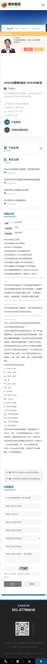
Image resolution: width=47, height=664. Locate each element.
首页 (17, 29)
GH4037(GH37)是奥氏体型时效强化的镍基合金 (23, 179)
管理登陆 (27, 653)
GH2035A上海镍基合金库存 (16, 190)
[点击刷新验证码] (23, 568)
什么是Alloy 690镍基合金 (15, 200)
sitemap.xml (37, 653)
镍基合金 (36, 29)
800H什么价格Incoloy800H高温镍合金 (27, 472)
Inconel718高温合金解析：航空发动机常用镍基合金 (23, 169)
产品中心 (24, 29)
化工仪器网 (18, 653)
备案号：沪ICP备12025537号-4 (25, 647)
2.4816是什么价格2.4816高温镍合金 (26, 479)
